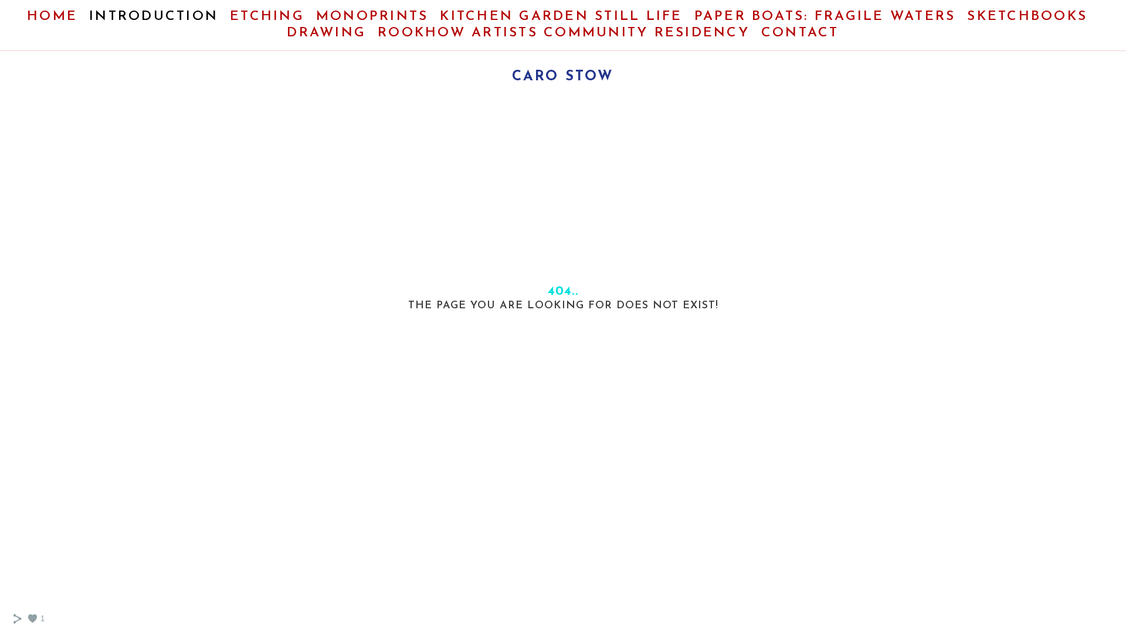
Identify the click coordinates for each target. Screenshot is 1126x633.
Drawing (326, 33)
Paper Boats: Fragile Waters (825, 16)
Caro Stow (563, 77)
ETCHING (267, 16)
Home (52, 16)
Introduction (153, 16)
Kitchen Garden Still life (561, 16)
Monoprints (372, 16)
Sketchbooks (1027, 16)
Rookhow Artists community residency (563, 33)
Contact (800, 33)
